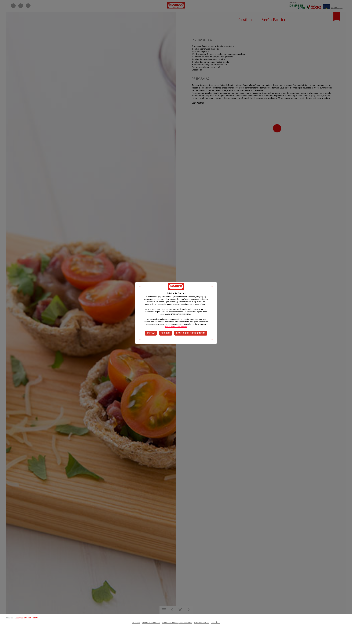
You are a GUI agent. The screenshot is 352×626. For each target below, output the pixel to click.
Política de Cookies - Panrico (176, 327)
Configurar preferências (190, 333)
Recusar (165, 333)
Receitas (9, 617)
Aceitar (151, 333)
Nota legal (136, 622)
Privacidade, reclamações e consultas (177, 622)
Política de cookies (201, 622)
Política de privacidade (151, 622)
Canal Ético (215, 622)
